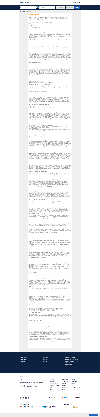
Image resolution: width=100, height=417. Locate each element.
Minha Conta (52, 389)
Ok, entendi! (93, 415)
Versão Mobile (74, 381)
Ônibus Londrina (22, 365)
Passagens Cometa (45, 357)
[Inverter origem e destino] (37, 7)
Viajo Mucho (73, 385)
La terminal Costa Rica (75, 387)
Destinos (63, 389)
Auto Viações (64, 385)
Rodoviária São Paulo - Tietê (70, 357)
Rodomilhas (73, 383)
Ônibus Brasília (22, 361)
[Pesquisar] (77, 7)
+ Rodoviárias (67, 368)
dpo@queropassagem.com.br (37, 23)
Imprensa (51, 387)
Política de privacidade (54, 383)
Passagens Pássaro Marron (46, 365)
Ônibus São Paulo (23, 359)
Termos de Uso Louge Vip (54, 385)
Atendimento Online (65, 379)
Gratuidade (64, 383)
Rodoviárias (64, 387)
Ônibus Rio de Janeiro (23, 357)
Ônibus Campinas (23, 363)
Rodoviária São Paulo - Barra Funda (71, 366)
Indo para (43, 7)
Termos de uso (52, 381)
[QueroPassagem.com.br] (21, 12)
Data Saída (61, 7)
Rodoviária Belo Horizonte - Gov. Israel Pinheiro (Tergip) (71, 362)
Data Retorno (70, 7)
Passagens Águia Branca (46, 363)
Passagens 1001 (44, 361)
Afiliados (73, 379)
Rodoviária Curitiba (68, 364)
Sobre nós (52, 379)
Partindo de (24, 7)
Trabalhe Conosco (65, 381)
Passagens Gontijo (45, 359)
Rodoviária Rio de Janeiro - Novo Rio (71, 359)
